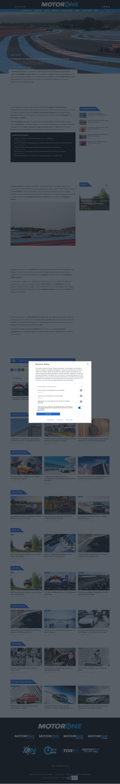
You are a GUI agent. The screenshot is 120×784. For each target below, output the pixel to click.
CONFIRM (48, 414)
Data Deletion (50, 419)
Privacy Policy (69, 419)
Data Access (60, 419)
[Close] (88, 364)
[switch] (80, 390)
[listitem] (60, 386)
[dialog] (60, 392)
